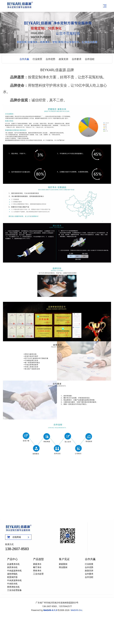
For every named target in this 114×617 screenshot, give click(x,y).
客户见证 (64, 559)
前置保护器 (12, 577)
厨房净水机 (12, 567)
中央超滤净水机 (14, 570)
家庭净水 (37, 564)
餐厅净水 (37, 567)
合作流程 (89, 59)
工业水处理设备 (14, 590)
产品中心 (12, 559)
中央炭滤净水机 (14, 580)
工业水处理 (38, 573)
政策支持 (63, 59)
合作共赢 (24, 59)
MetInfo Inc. (77, 610)
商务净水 (37, 570)
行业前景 (37, 59)
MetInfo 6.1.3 (50, 610)
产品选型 (38, 559)
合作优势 (50, 59)
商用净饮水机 (13, 586)
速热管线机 (12, 573)
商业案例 (63, 567)
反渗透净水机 (13, 564)
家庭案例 (63, 564)
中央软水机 (12, 583)
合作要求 (76, 59)
